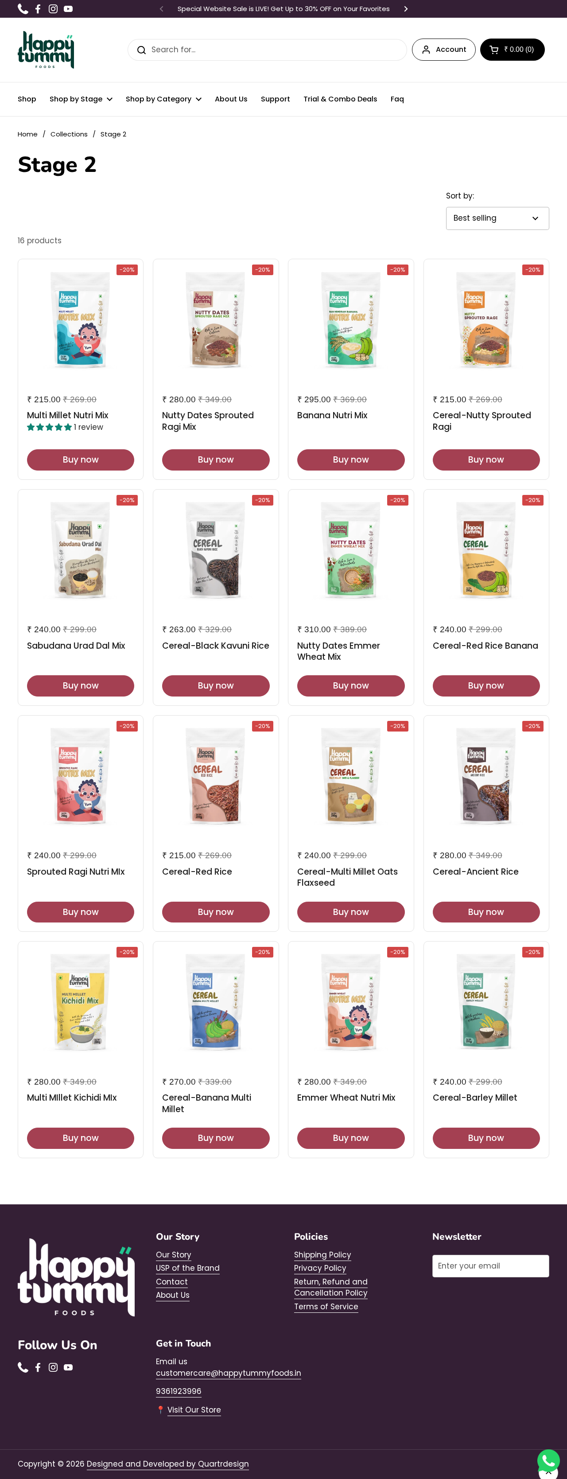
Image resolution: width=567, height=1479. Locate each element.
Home (28, 134)
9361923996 (179, 1391)
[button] (512, 50)
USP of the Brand (188, 1268)
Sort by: (460, 196)
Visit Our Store (194, 1410)
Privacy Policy (320, 1268)
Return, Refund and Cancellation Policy (331, 1288)
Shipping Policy (322, 1254)
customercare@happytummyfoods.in (228, 1373)
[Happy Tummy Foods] (46, 50)
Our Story (173, 1254)
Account (451, 49)
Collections (69, 134)
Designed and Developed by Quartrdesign (168, 1464)
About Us (173, 1295)
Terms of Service (326, 1306)
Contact (172, 1282)
